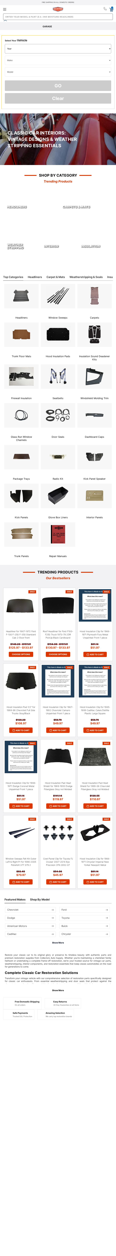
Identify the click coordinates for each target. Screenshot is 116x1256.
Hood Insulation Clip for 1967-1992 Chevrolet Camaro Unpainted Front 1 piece (58, 710)
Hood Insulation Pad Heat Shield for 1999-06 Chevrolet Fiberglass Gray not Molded (95, 786)
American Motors (17, 925)
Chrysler (66, 933)
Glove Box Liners (58, 517)
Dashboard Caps (94, 436)
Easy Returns (60, 1001)
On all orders (20, 1005)
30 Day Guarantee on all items (66, 1005)
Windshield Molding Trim (95, 398)
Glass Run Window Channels (21, 438)
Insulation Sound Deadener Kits (94, 358)
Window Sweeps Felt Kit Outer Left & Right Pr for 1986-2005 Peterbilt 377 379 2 (21, 861)
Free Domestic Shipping (27, 1001)
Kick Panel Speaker (95, 478)
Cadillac (11, 933)
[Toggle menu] (21, 9)
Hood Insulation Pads (58, 356)
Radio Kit (58, 478)
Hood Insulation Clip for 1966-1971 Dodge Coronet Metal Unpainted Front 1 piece (21, 786)
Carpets (94, 317)
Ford (64, 909)
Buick (64, 925)
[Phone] (105, 9)
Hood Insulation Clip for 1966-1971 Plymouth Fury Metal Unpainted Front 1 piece (95, 634)
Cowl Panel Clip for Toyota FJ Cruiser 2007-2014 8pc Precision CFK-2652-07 (58, 861)
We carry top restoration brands (59, 1016)
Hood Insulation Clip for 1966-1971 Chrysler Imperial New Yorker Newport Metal (95, 861)
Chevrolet (12, 909)
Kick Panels (21, 517)
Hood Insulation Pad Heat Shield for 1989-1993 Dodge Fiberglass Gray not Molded (58, 786)
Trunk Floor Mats (21, 356)
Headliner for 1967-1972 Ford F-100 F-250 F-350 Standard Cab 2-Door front (21, 634)
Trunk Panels (21, 556)
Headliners (21, 317)
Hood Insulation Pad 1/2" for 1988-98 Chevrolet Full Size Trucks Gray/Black (21, 710)
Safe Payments (20, 1013)
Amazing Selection (55, 1013)
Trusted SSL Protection (22, 1016)
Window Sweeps (57, 317)
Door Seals (58, 436)
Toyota (65, 917)
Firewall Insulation (21, 398)
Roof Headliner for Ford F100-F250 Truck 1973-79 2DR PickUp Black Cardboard (58, 634)
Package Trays (21, 478)
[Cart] (111, 9)
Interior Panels (94, 517)
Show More (58, 942)
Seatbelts (58, 398)
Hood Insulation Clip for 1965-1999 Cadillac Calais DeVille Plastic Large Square (95, 710)
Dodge (11, 917)
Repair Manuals (58, 556)
